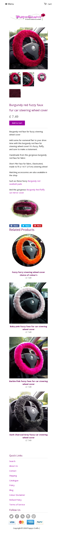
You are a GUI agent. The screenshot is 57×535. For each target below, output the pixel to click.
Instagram (28, 516)
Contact (12, 470)
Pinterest (34, 516)
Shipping (13, 475)
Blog (11, 490)
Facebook (17, 516)
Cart (50, 4)
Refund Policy (15, 499)
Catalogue (13, 480)
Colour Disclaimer (17, 495)
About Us (13, 466)
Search (12, 461)
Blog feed (22, 516)
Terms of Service (17, 504)
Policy (12, 485)
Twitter (11, 516)
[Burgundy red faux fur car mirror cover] (25, 219)
